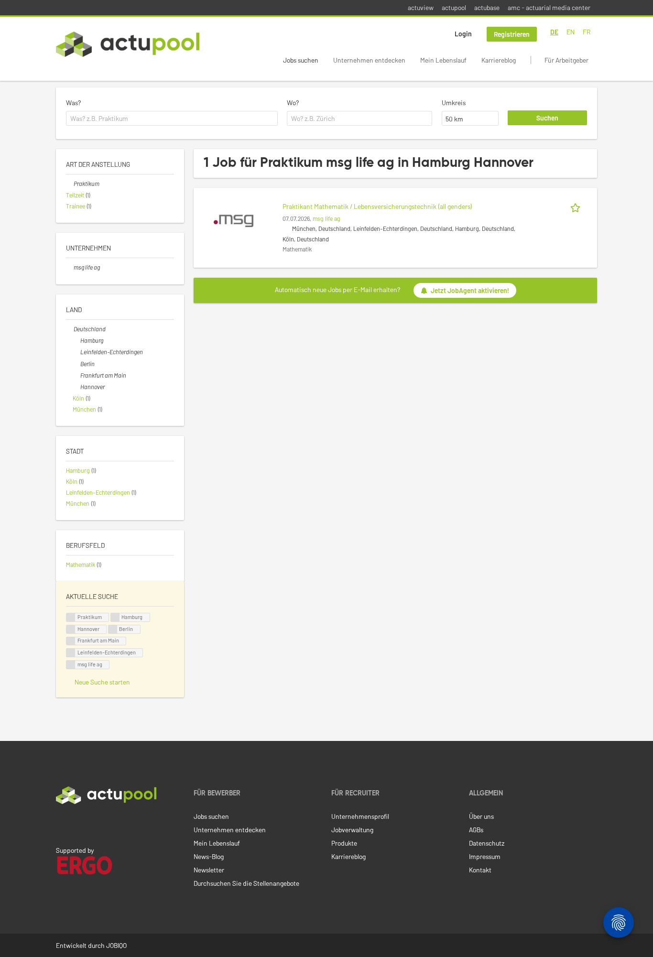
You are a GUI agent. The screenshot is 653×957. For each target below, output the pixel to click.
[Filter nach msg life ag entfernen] (70, 267)
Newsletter (209, 870)
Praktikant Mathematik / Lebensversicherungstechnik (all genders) (377, 206)
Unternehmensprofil (360, 816)
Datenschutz (486, 843)
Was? (73, 102)
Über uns (481, 816)
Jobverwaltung (352, 830)
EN (570, 32)
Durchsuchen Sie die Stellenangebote (246, 883)
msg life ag (326, 218)
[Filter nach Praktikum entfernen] (70, 183)
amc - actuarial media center (549, 7)
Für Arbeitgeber (566, 60)
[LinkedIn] (61, 824)
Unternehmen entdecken (369, 60)
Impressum (485, 856)
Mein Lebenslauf (443, 60)
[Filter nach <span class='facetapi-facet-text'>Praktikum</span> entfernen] (70, 617)
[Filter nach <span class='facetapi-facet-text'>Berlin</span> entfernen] (113, 629)
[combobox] (172, 118)
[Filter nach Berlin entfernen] (76, 364)
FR (586, 32)
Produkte (344, 843)
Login (463, 34)
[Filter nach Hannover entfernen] (76, 387)
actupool (454, 7)
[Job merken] (577, 206)
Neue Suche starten (102, 682)
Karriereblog (498, 60)
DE (554, 32)
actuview (421, 7)
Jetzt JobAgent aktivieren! (470, 290)
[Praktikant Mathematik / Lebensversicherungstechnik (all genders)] (233, 220)
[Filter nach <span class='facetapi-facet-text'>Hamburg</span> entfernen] (115, 617)
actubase (487, 7)
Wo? (293, 102)
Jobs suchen (300, 60)
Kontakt (480, 870)
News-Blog (209, 856)
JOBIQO (116, 945)
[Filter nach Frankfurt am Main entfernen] (76, 375)
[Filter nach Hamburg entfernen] (76, 340)
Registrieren (512, 34)
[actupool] (127, 44)
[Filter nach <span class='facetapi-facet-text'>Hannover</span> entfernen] (70, 629)
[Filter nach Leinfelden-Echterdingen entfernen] (76, 352)
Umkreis (454, 102)
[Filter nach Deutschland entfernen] (70, 329)
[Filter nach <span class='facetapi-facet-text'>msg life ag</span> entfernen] (70, 665)
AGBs (476, 830)
